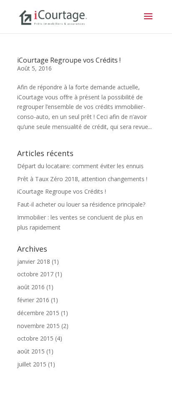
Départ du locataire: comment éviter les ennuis (80, 166)
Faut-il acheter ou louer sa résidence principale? (81, 204)
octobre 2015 (35, 338)
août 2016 (31, 287)
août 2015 (31, 351)
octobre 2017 (35, 274)
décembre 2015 (38, 313)
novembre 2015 (38, 326)
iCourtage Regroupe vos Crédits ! (69, 60)
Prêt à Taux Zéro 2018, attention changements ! (82, 179)
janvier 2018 (33, 261)
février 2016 (33, 300)
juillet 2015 (31, 364)
